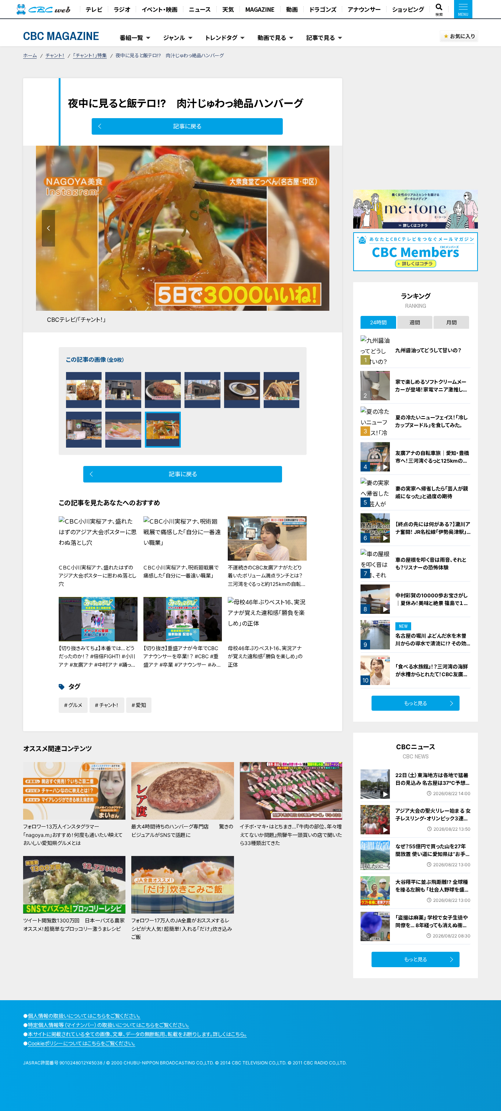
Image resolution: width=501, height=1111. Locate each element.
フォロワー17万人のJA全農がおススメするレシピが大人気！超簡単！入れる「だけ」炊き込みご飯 (181, 928)
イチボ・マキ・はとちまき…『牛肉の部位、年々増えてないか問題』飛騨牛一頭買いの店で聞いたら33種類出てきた (291, 834)
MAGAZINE (260, 9)
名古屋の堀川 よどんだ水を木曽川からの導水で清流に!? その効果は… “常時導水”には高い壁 (431, 643)
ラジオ (122, 9)
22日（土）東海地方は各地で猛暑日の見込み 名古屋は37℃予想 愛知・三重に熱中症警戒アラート (431, 783)
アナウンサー (364, 9)
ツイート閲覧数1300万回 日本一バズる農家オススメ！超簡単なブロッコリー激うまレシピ (74, 924)
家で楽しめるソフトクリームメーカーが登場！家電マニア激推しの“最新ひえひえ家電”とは (431, 389)
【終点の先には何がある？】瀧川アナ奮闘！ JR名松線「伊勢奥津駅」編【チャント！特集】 (432, 532)
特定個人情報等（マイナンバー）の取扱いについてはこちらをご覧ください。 (108, 1025)
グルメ (75, 705)
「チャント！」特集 (90, 55)
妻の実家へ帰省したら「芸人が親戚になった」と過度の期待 (431, 492)
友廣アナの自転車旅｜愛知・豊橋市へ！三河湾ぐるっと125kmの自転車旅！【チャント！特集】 (432, 460)
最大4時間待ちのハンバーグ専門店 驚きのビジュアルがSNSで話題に (182, 830)
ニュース (200, 9)
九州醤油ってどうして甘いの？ (428, 350)
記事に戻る (187, 126)
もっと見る (415, 703)
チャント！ (55, 55)
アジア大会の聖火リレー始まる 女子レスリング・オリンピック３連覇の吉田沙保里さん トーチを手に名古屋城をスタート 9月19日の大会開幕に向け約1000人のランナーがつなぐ (433, 830)
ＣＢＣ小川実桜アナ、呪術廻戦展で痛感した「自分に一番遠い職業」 (181, 571)
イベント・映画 (160, 9)
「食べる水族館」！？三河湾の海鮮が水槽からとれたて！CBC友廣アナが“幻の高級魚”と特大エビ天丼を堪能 (432, 678)
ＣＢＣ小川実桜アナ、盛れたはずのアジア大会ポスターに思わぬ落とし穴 (97, 575)
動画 (292, 9)
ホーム (30, 55)
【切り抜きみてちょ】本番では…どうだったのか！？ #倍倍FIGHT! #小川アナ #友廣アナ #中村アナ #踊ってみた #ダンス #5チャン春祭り (97, 660)
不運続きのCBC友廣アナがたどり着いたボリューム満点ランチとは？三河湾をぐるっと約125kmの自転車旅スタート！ (267, 579)
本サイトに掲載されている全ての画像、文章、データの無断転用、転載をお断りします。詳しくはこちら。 (137, 1034)
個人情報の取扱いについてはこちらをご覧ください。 (84, 1016)
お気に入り (462, 36)
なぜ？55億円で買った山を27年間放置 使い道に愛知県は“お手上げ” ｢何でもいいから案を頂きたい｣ (433, 858)
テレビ (94, 9)
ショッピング (408, 9)
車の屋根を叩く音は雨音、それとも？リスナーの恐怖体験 (431, 564)
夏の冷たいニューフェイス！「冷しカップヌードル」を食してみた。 (431, 421)
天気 (228, 9)
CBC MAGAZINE (61, 36)
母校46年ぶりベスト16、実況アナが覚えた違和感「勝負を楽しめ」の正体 (265, 656)
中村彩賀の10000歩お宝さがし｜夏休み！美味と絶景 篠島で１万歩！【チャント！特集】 (432, 603)
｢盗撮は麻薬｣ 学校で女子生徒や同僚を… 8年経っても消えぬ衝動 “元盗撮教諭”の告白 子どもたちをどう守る (433, 929)
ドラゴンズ (322, 9)
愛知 (141, 705)
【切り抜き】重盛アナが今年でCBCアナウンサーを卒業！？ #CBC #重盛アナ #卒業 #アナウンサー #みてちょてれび (182, 660)
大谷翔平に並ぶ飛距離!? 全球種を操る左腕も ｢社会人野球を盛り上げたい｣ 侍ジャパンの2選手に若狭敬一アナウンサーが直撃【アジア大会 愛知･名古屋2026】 (431, 897)
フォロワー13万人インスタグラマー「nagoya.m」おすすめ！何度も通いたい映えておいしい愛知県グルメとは (73, 834)
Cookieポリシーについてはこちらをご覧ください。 (81, 1043)
